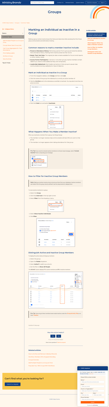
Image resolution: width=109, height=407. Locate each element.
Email (82, 384)
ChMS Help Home (54, 399)
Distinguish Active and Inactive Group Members (95, 52)
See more (91, 373)
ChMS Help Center (7, 23)
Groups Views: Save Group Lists (12, 45)
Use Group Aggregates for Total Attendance (12, 49)
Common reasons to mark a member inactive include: (96, 34)
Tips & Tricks (6, 63)
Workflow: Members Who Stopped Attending (41, 357)
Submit (92, 402)
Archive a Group (8, 56)
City (82, 393)
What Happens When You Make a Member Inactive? (95, 43)
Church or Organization (87, 389)
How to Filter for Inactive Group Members (95, 48)
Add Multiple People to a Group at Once (40, 363)
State (94, 393)
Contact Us (60, 2)
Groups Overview (33, 360)
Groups (17, 23)
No (59, 336)
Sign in (103, 2)
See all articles (7, 59)
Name (83, 380)
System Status (80, 2)
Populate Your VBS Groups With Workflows (41, 365)
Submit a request (92, 2)
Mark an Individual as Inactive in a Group (96, 39)
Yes (53, 336)
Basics (4, 33)
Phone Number (85, 397)
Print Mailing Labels (9, 53)
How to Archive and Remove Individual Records (42, 354)
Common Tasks (25, 23)
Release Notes (70, 2)
